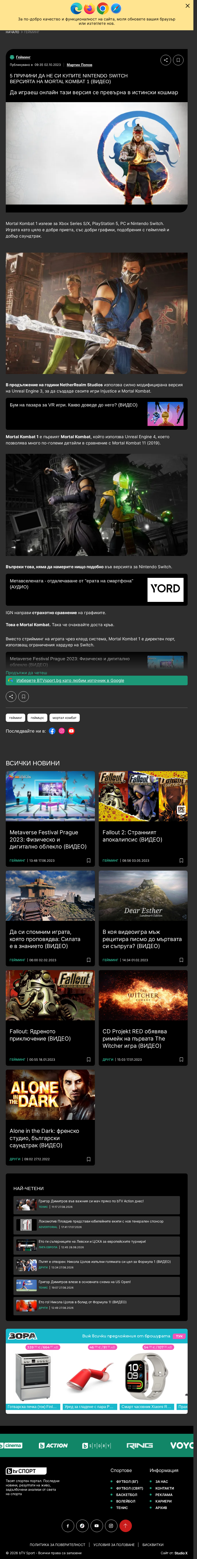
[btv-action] (29, 1445)
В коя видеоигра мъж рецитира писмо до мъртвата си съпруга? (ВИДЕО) (142, 939)
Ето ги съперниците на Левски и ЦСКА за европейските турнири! (92, 1241)
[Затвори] (188, 6)
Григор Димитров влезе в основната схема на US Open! (85, 1282)
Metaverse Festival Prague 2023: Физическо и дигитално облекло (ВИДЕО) (48, 839)
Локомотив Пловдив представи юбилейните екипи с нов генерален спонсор (101, 1221)
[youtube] (97, 1526)
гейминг (15, 718)
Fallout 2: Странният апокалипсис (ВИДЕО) (132, 836)
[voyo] (159, 1445)
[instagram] (111, 1526)
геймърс (37, 718)
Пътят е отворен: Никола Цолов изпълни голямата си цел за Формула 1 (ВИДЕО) (105, 1262)
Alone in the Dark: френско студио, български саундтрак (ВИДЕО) (44, 1138)
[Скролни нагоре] (125, 1526)
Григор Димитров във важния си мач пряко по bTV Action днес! (91, 1201)
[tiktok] (82, 1526)
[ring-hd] (115, 1445)
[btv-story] (72, 1445)
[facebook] (68, 1526)
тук (179, 1336)
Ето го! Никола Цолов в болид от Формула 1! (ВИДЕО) (83, 1302)
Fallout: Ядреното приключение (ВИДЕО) (40, 1035)
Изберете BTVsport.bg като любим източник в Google (70, 680)
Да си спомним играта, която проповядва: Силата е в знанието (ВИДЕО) (45, 939)
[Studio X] (181, 1553)
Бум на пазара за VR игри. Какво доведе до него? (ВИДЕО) (73, 404)
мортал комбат (64, 718)
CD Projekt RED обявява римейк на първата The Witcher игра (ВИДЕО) (135, 1038)
